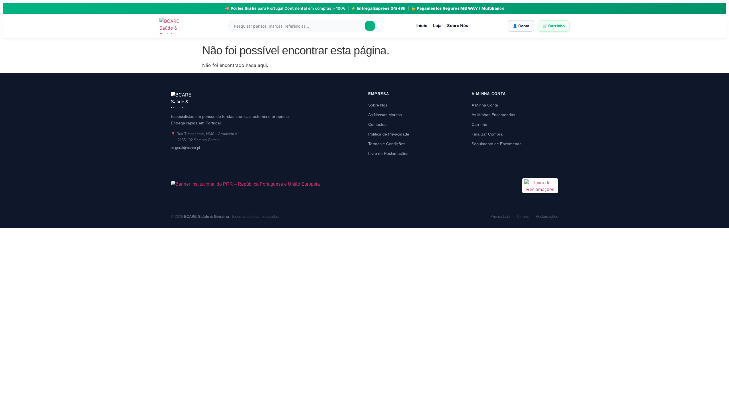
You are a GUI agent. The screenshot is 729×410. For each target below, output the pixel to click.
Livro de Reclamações (388, 153)
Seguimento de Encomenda (497, 144)
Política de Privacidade (388, 134)
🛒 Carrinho (553, 26)
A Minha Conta (485, 105)
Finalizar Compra (487, 134)
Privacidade (500, 216)
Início (421, 25)
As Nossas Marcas (385, 114)
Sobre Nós (457, 25)
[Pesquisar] (370, 26)
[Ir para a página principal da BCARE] (261, 100)
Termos (523, 216)
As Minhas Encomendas (493, 114)
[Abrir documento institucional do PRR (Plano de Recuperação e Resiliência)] (343, 189)
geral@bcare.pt (187, 147)
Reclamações (547, 216)
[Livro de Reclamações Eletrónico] (540, 196)
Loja (437, 25)
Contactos (377, 124)
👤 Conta (521, 26)
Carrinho (479, 124)
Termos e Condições (386, 144)
